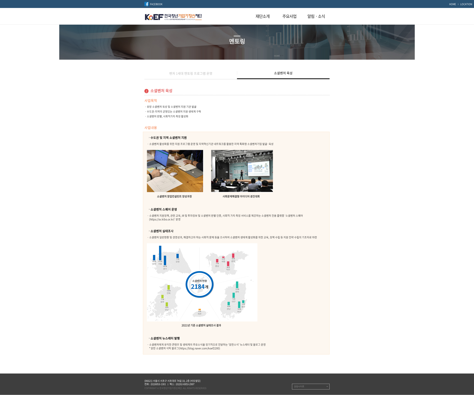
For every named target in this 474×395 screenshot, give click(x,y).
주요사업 (289, 16)
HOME (452, 4)
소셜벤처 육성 (283, 73)
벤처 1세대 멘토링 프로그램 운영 (190, 73)
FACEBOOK (156, 4)
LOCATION (466, 4)
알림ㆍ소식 (316, 16)
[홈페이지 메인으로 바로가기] (173, 16)
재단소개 (263, 16)
